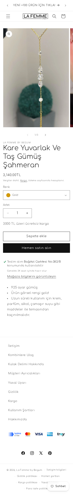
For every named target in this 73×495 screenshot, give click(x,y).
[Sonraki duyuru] (65, 5)
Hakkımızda (17, 419)
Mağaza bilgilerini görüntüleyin (31, 276)
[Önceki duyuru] (7, 5)
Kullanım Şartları (21, 410)
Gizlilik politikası (27, 476)
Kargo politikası (28, 482)
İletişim (14, 345)
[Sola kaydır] (27, 134)
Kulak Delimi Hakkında (26, 364)
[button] (8, 16)
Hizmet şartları (50, 476)
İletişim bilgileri (56, 470)
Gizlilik (13, 391)
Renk (6, 187)
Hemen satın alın (36, 248)
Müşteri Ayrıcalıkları (24, 373)
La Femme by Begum (29, 470)
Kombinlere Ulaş (21, 355)
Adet (6, 205)
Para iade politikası (38, 488)
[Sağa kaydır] (45, 134)
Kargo (23, 180)
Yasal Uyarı (17, 382)
